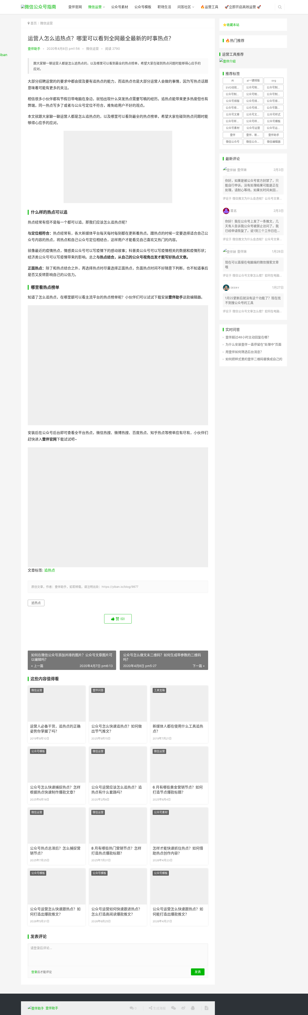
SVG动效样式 (234, 87)
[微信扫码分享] (173, 1008)
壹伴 (232, 135)
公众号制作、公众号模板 (275, 87)
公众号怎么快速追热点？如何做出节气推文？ (116, 728)
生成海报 (159, 1008)
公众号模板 (142, 7)
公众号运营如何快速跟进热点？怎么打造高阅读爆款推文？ (116, 911)
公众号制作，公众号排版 (254, 94)
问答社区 (184, 7)
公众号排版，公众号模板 (254, 101)
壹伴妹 (242, 170)
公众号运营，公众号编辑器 (275, 128)
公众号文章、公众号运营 (254, 114)
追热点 (49, 570)
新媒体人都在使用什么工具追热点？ (178, 728)
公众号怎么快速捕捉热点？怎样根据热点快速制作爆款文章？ (55, 789)
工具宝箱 (159, 690)
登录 (34, 972)
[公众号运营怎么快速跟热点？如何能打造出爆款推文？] (179, 886)
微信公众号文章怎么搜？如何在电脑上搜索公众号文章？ (269, 275)
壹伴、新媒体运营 (254, 135)
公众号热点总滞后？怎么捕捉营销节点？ (55, 850)
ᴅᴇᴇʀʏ (234, 287)
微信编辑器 (273, 141)
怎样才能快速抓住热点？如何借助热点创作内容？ (178, 850)
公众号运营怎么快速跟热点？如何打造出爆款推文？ (55, 911)
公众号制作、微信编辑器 (234, 94)
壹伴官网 (75, 7)
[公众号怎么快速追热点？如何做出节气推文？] (118, 704)
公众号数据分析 (275, 107)
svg (273, 80)
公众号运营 (253, 128)
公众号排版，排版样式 (254, 107)
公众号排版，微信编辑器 (234, 107)
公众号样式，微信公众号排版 (234, 121)
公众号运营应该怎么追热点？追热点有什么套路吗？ (116, 789)
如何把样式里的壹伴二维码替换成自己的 (253, 359)
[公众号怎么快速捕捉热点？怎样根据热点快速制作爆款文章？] (56, 765)
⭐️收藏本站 (231, 25)
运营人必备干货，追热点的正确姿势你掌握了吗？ (55, 728)
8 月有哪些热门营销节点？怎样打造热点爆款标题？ (116, 850)
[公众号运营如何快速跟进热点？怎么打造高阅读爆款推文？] (118, 886)
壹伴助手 (34, 48)
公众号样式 (273, 114)
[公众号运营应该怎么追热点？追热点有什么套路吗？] (118, 765)
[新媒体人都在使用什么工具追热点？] (179, 704)
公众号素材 (119, 7)
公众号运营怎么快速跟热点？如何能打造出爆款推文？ (178, 911)
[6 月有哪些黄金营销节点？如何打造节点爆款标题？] (179, 765)
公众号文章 (232, 114)
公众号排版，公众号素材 (275, 101)
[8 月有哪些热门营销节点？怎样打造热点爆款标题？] (118, 826)
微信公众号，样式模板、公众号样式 (254, 141)
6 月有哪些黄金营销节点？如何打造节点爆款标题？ (178, 789)
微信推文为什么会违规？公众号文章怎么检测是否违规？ (269, 198)
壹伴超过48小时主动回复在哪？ (248, 337)
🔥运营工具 (209, 7)
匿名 (233, 210)
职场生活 (164, 7)
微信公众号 (232, 141)
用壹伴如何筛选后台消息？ (244, 352)
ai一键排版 (253, 80)
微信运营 (95, 7)
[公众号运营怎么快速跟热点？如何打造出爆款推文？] (56, 886)
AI (232, 80)
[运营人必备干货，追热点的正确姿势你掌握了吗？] (56, 704)
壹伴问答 (98, 690)
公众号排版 (232, 101)
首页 (33, 23)
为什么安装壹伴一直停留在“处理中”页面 (253, 344)
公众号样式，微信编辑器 (254, 121)
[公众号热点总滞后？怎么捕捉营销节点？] (56, 826)
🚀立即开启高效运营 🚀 (243, 7)
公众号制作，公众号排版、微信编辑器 (275, 94)
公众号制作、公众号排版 (254, 87)
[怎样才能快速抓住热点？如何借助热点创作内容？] (179, 826)
